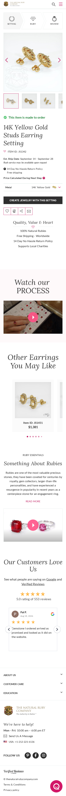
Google (51, 579)
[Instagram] (43, 755)
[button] (59, 60)
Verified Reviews (33, 584)
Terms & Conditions (15, 784)
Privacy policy (11, 789)
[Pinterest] (27, 755)
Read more (33, 501)
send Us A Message (21, 736)
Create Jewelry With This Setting (33, 200)
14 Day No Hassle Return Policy (25, 168)
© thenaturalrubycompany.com (21, 779)
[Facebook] (35, 755)
